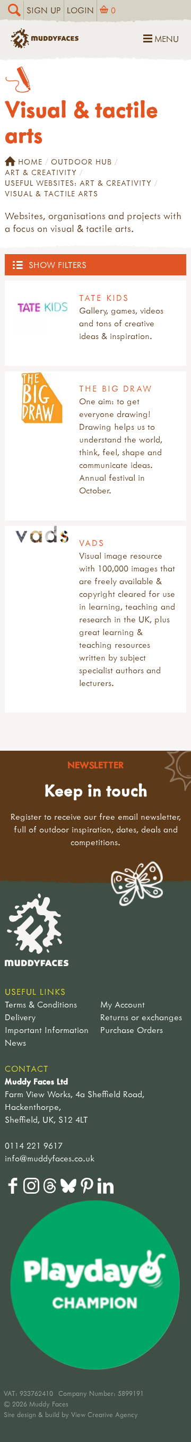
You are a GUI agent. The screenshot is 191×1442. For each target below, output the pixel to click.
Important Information (47, 1029)
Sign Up (44, 10)
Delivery (20, 1017)
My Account (122, 1004)
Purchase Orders (131, 1029)
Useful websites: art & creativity (78, 183)
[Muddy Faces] (45, 45)
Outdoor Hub (81, 162)
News (15, 1042)
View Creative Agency (104, 1414)
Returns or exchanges (141, 1017)
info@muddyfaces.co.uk (49, 1158)
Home (30, 162)
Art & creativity (41, 172)
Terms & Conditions (41, 1004)
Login (80, 10)
